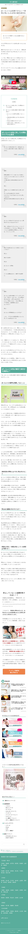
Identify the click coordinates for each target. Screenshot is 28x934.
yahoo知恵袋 (21, 154)
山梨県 (21, 880)
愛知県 (14, 882)
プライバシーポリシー (11, 930)
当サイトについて (5, 923)
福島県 (5, 865)
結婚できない (4, 8)
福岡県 (3, 911)
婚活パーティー (8, 834)
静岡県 (9, 882)
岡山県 (12, 897)
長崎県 (12, 911)
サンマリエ (8, 809)
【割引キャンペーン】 (10, 800)
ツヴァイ (8, 806)
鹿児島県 (5, 913)
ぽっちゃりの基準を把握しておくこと (15, 114)
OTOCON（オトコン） (11, 836)
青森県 (7, 863)
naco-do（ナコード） (11, 811)
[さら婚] (14, 2)
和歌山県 (5, 892)
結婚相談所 (7, 803)
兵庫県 (21, 890)
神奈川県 (8, 872)
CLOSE (14, 101)
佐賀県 (7, 911)
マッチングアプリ (8, 823)
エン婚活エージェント (11, 818)
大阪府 (16, 890)
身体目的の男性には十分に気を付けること (15, 118)
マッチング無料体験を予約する (14, 671)
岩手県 (12, 863)
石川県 (12, 880)
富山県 (7, 880)
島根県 (7, 897)
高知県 (16, 905)
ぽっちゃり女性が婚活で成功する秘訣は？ (15, 110)
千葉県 (21, 871)
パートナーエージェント (12, 814)
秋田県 (16, 863)
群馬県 (12, 871)
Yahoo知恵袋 (21, 204)
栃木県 (7, 871)
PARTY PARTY (9, 837)
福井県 (16, 880)
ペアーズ (8, 825)
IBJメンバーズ (9, 807)
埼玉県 (16, 871)
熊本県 (16, 911)
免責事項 (19, 930)
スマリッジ (8, 816)
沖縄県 (11, 913)
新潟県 (3, 880)
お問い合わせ (4, 918)
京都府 (12, 890)
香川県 (7, 905)
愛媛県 (12, 905)
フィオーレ (8, 813)
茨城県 (3, 871)
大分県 (21, 911)
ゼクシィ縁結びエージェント (13, 820)
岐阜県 (5, 882)
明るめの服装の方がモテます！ (14, 120)
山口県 (21, 897)
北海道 (3, 863)
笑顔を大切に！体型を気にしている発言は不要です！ (15, 123)
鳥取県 (3, 897)
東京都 (3, 872)
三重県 (3, 890)
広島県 (16, 897)
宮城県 (21, 863)
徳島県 (3, 905)
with (7, 828)
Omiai (7, 827)
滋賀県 (7, 890)
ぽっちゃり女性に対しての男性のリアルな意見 (15, 106)
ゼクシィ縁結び (9, 830)
